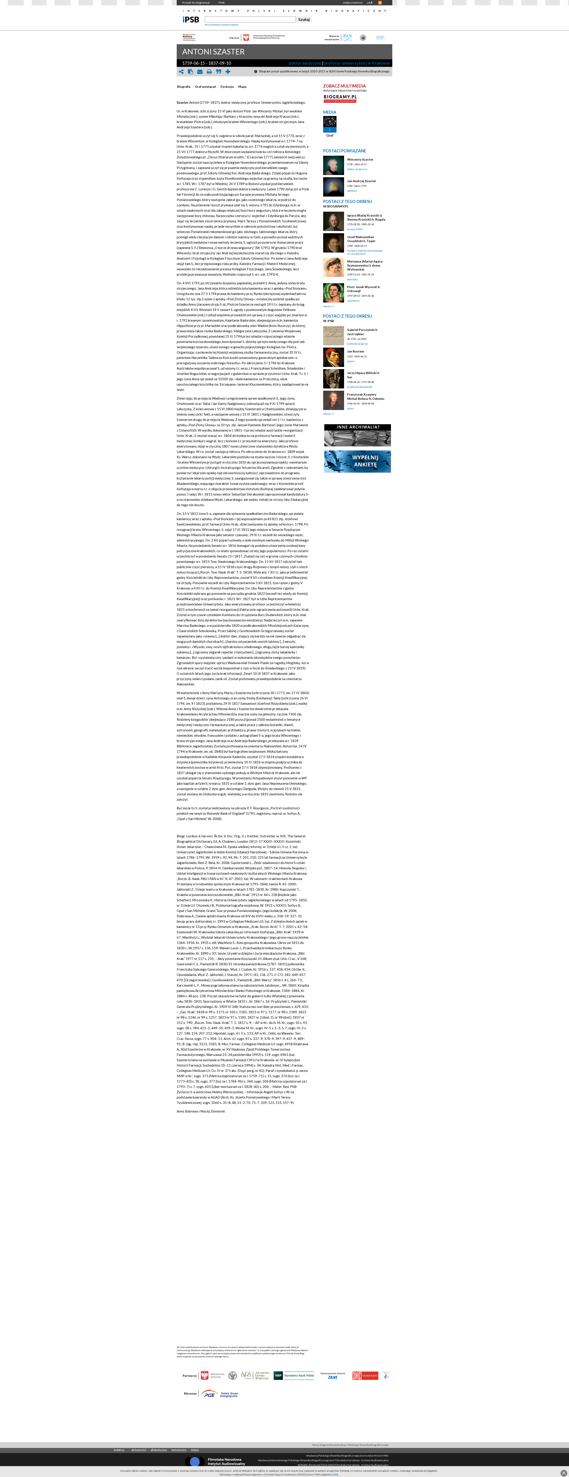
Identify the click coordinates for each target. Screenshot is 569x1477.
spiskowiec (353, 300)
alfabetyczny (158, 1450)
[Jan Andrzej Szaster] (333, 187)
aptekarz (352, 190)
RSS (380, 2)
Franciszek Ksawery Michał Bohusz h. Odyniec (366, 396)
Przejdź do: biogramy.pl (196, 2)
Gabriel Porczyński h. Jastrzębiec (362, 332)
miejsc (195, 1450)
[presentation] (183, 86)
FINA (221, 2)
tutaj (335, 1474)
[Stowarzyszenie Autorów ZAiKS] (333, 1375)
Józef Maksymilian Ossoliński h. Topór (361, 239)
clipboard (190, 71)
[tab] (185, 86)
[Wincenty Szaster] (333, 165)
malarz (351, 361)
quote (218, 71)
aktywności (138, 1450)
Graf (330, 135)
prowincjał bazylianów (359, 386)
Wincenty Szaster (360, 159)
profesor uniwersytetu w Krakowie (357, 63)
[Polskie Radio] (365, 1375)
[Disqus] (243, 1174)
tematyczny (178, 1450)
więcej (327, 306)
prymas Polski (355, 229)
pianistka (352, 279)
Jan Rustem (355, 351)
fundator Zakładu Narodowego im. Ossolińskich (364, 252)
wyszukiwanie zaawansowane (221, 24)
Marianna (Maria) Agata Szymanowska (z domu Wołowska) (365, 265)
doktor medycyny (305, 63)
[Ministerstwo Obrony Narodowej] (232, 1375)
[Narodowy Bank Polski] (294, 1375)
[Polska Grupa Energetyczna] (219, 1393)
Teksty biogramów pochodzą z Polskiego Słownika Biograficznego (350, 1445)
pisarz (350, 408)
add (228, 71)
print (209, 71)
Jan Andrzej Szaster (361, 181)
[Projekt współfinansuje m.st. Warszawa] (386, 1375)
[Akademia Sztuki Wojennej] (255, 1375)
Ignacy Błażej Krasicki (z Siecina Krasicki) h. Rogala (366, 217)
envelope (200, 71)
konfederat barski (357, 343)
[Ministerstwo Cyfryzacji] (212, 1375)
